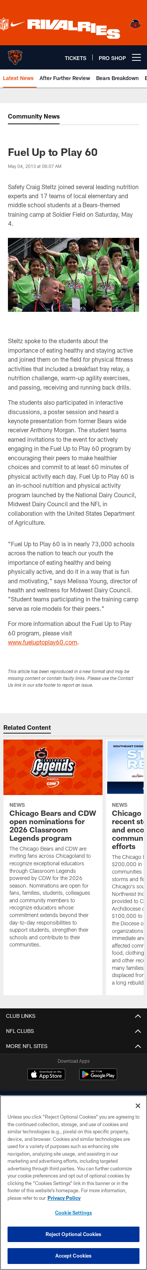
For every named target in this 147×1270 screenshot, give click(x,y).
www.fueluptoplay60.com (42, 642)
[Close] (138, 1105)
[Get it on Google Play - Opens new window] (98, 1078)
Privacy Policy (64, 1198)
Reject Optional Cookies (74, 1234)
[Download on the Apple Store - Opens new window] (46, 1075)
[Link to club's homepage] (15, 54)
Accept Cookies (73, 1256)
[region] (73, 1182)
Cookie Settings (73, 1213)
